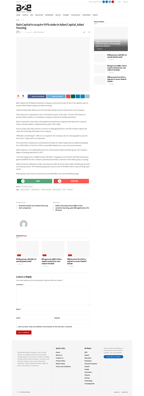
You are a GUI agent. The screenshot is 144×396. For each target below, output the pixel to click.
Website (57, 318)
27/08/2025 (20, 264)
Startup (87, 378)
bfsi (64, 189)
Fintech (25, 15)
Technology (75, 15)
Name (19, 309)
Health (58, 15)
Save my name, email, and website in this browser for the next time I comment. (45, 327)
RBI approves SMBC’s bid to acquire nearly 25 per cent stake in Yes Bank (52, 261)
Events (95, 15)
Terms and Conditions (63, 366)
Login (119, 2)
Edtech (87, 355)
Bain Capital (57, 189)
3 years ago (28, 32)
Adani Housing (46, 189)
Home (18, 15)
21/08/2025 (71, 266)
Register (125, 2)
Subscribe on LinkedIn (113, 357)
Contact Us (25, 2)
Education (39, 15)
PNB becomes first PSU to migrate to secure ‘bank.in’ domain (77, 261)
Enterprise (49, 15)
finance (70, 189)
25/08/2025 (45, 266)
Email (18, 318)
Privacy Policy (60, 361)
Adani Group (35, 189)
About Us (18, 2)
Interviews (86, 15)
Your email (101, 95)
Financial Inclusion (91, 364)
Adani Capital (25, 189)
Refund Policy (60, 364)
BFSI (31, 15)
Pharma (66, 15)
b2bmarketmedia (25, 392)
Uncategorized (89, 384)
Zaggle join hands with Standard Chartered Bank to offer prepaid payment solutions (108, 43)
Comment (20, 284)
